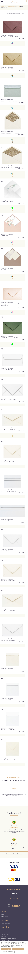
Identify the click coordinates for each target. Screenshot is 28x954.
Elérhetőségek (4, 916)
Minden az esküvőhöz (11, 6)
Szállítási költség (5, 930)
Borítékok (18, 6)
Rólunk (3, 914)
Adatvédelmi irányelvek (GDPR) (8, 938)
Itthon (2, 6)
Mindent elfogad (6, 949)
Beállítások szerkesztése (8, 951)
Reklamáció (4, 936)
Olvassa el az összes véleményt (14, 854)
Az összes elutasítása (17, 949)
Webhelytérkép (5, 940)
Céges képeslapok (5, 923)
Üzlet (5, 6)
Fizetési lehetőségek (6, 932)
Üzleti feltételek (5, 934)
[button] (8, 800)
